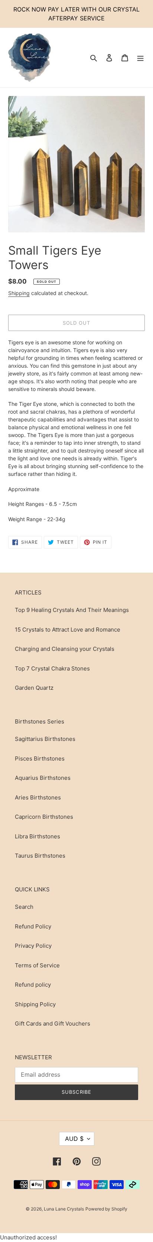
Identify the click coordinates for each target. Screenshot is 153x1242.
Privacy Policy (33, 945)
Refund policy (33, 984)
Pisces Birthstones (40, 758)
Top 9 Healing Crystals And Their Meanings (72, 609)
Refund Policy (33, 926)
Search (24, 906)
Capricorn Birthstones (44, 816)
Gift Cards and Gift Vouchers (52, 1023)
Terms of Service (37, 965)
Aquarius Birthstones (43, 777)
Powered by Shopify (106, 1209)
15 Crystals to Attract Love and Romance (67, 629)
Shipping (19, 293)
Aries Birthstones (38, 797)
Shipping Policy (35, 1004)
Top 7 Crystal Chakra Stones (52, 668)
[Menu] (140, 58)
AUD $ (74, 1138)
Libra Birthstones (37, 836)
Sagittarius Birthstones (45, 738)
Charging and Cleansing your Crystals (64, 648)
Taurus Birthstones (40, 855)
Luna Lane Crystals (64, 1209)
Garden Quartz (34, 687)
